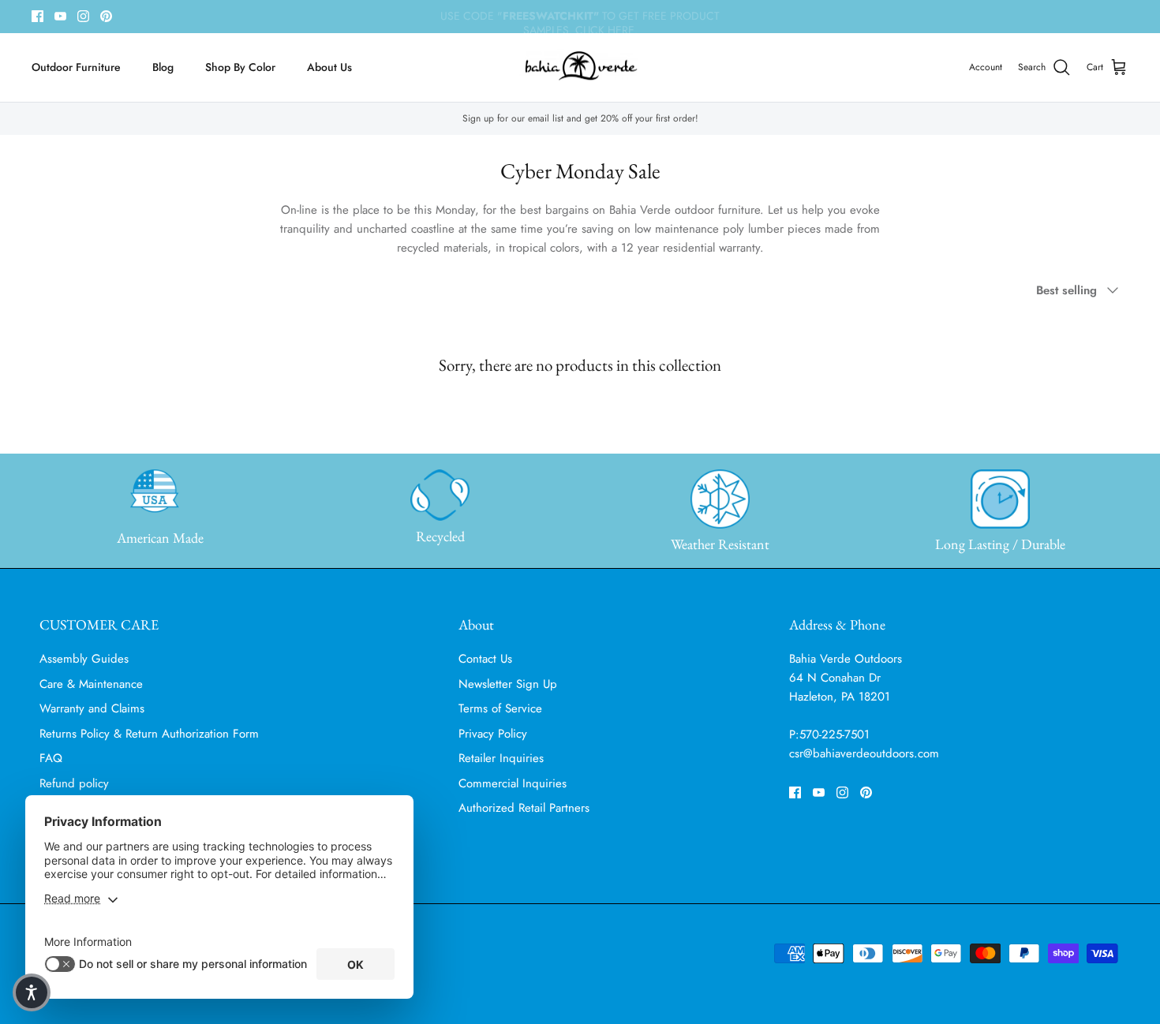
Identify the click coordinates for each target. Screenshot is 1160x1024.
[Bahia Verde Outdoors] (580, 68)
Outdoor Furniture (76, 67)
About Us (329, 67)
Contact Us (485, 658)
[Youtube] (60, 16)
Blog (163, 67)
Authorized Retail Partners (523, 808)
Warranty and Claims (91, 708)
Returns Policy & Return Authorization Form (149, 733)
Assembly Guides (84, 658)
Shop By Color (240, 67)
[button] (32, 992)
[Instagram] (83, 16)
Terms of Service (500, 708)
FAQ (50, 758)
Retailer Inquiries (501, 758)
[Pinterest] (106, 16)
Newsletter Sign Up (507, 684)
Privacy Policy (492, 733)
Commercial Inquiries (512, 783)
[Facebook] (37, 16)
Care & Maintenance (91, 684)
